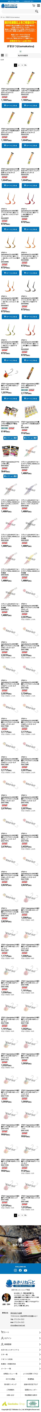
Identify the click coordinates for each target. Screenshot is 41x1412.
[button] (38, 5)
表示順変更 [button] (24, 56)
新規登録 (7, 1344)
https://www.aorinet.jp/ (20, 1250)
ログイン (7, 1338)
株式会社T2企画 (16, 1313)
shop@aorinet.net (17, 1325)
